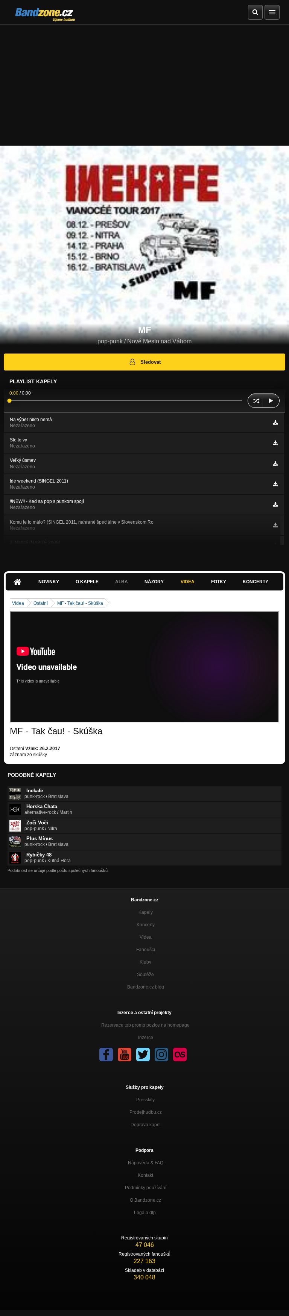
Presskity (145, 1099)
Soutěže (145, 974)
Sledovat (150, 362)
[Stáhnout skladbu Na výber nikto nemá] (275, 422)
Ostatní (40, 603)
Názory (154, 581)
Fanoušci (145, 949)
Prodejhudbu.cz (145, 1112)
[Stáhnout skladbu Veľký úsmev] (275, 463)
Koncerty (255, 581)
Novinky (48, 581)
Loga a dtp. (145, 1212)
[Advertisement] (144, 81)
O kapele (87, 581)
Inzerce (145, 1037)
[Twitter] (143, 1054)
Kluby (145, 962)
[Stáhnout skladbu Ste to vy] (275, 443)
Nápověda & (145, 1162)
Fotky (218, 581)
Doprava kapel (146, 1124)
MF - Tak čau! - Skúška (80, 603)
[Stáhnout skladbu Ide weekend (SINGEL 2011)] (275, 484)
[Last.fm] (180, 1054)
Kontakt (145, 1175)
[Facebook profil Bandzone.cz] (106, 1054)
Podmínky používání (145, 1187)
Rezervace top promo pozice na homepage (145, 1025)
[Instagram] (161, 1054)
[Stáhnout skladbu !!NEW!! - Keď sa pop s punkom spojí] (275, 504)
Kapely (145, 912)
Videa (188, 581)
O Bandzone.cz (145, 1200)
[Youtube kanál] (124, 1054)
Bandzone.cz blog (145, 987)
